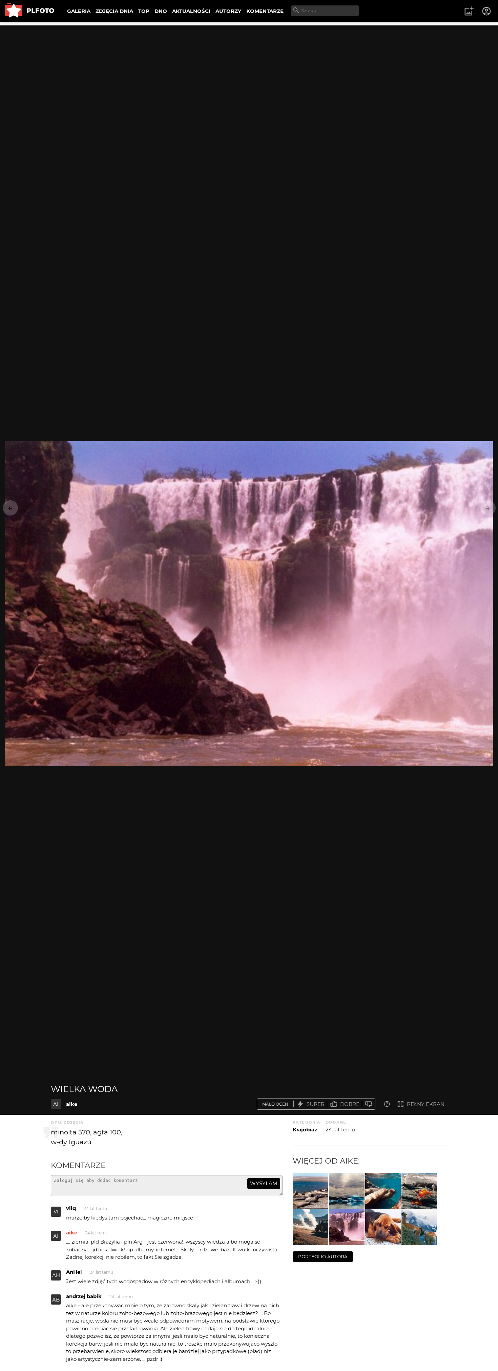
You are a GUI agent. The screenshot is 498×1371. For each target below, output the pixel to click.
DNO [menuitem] (160, 11)
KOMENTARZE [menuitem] (265, 11)
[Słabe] (368, 1104)
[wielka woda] (347, 1227)
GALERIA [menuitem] (78, 11)
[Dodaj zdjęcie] (468, 11)
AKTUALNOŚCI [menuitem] (191, 11)
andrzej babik (84, 1296)
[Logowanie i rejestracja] (486, 11)
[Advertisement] (249, 72)
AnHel (74, 1272)
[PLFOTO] (29, 11)
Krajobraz (305, 1129)
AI (56, 1104)
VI (56, 1211)
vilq (71, 1208)
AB (56, 1299)
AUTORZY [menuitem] (228, 11)
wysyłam (263, 1183)
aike (71, 1104)
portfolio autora (323, 1256)
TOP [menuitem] (143, 11)
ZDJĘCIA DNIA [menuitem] (114, 11)
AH (56, 1275)
